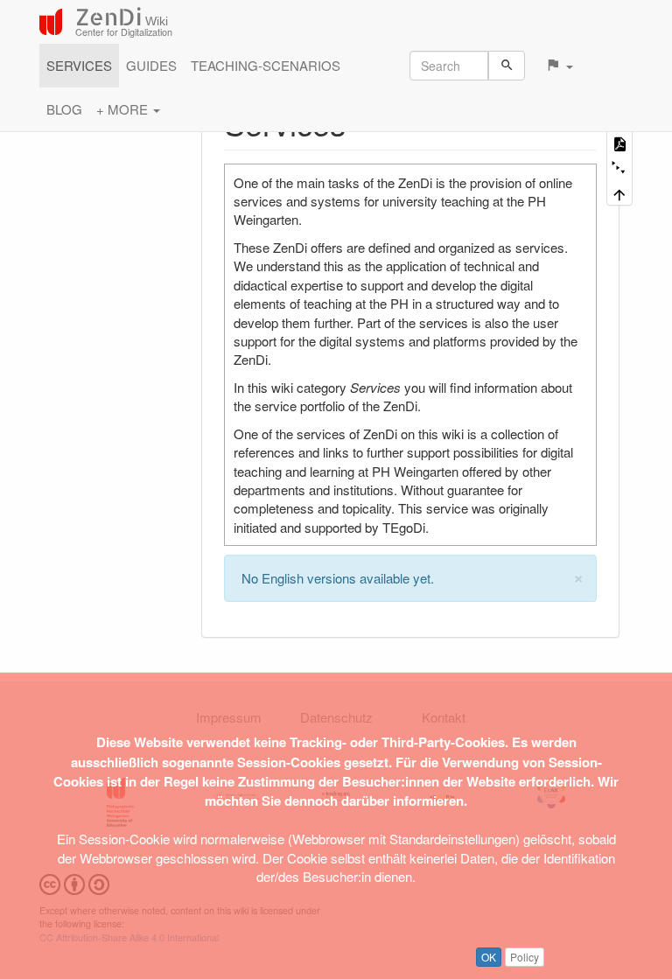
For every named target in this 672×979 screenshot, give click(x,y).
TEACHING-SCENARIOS (265, 65)
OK (488, 956)
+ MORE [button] (123, 109)
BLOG (64, 109)
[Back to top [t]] (619, 193)
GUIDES (151, 65)
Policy (524, 956)
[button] (559, 65)
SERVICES (79, 65)
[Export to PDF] (619, 143)
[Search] (507, 65)
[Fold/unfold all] (619, 168)
